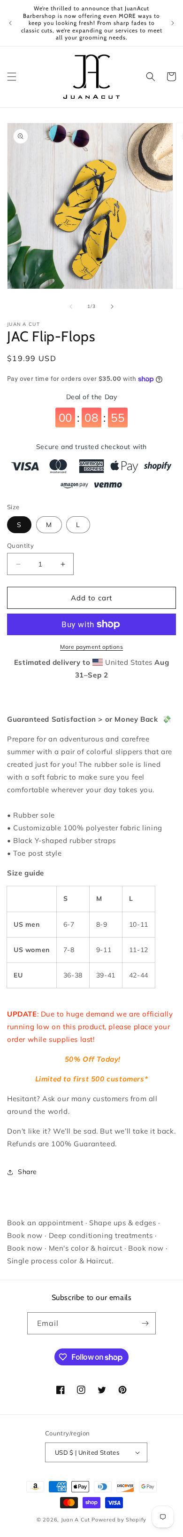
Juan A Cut (75, 1519)
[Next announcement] (172, 23)
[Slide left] (71, 306)
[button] (11, 76)
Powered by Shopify (119, 1519)
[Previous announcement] (10, 23)
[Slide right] (112, 306)
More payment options (91, 646)
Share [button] (27, 1171)
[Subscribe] (145, 1323)
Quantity (20, 545)
